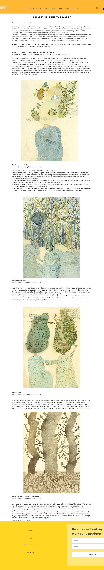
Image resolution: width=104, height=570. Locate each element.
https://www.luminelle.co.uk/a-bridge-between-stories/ (31, 46)
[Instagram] (97, 8)
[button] (25, 8)
